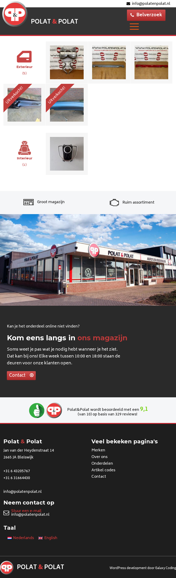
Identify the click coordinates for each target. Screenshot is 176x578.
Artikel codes (103, 470)
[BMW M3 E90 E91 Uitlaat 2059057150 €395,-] (67, 62)
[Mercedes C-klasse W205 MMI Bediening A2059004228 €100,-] (67, 154)
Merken (98, 450)
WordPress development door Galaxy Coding (143, 568)
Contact (17, 375)
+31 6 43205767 (16, 471)
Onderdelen (102, 464)
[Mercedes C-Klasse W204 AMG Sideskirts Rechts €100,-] (151, 62)
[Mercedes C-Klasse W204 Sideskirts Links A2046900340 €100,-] (109, 62)
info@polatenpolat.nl (151, 4)
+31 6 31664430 (16, 478)
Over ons (99, 457)
